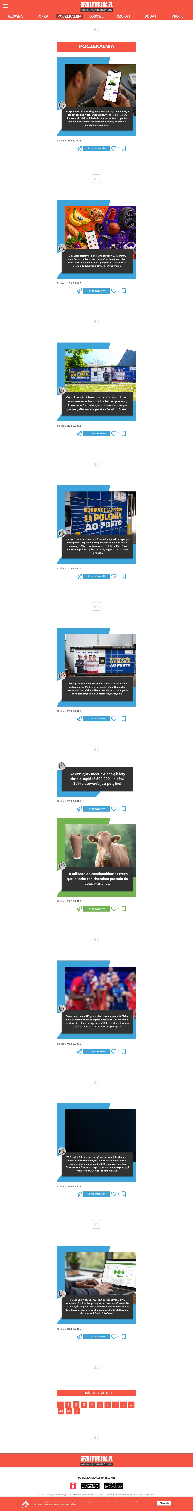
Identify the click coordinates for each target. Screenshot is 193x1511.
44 (61, 1411)
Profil (177, 16)
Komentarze (96, 148)
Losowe (96, 16)
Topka (42, 16)
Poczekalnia (69, 16)
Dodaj (150, 16)
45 (69, 1411)
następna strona (96, 1393)
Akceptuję (164, 1503)
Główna (15, 16)
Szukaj (123, 16)
